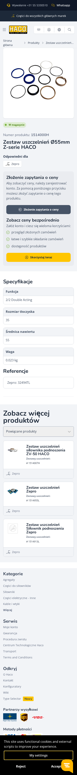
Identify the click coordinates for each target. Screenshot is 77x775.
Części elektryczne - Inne (19, 598)
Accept (56, 766)
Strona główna (8, 43)
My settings (38, 755)
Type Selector (12, 698)
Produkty (33, 43)
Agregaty (9, 580)
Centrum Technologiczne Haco (23, 645)
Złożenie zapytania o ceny (41, 209)
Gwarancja (10, 633)
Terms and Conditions (17, 657)
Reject (21, 766)
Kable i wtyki (11, 604)
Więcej (7, 610)
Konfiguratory (12, 686)
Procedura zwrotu (15, 639)
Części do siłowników (17, 586)
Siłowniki (9, 592)
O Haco (8, 674)
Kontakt (8, 680)
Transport (9, 651)
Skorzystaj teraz (41, 257)
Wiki (6, 692)
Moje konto (10, 627)
